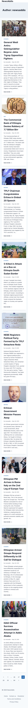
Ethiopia (6, 39)
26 (14, 677)
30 (8, 680)
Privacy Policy (14, 702)
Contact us (12, 696)
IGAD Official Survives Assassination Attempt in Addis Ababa (13, 629)
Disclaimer (21, 696)
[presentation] (14, 28)
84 (14, 680)
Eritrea (6, 187)
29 (3, 680)
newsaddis (8, 62)
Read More (8, 92)
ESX (5, 116)
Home (6, 696)
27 (19, 677)
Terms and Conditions (14, 699)
